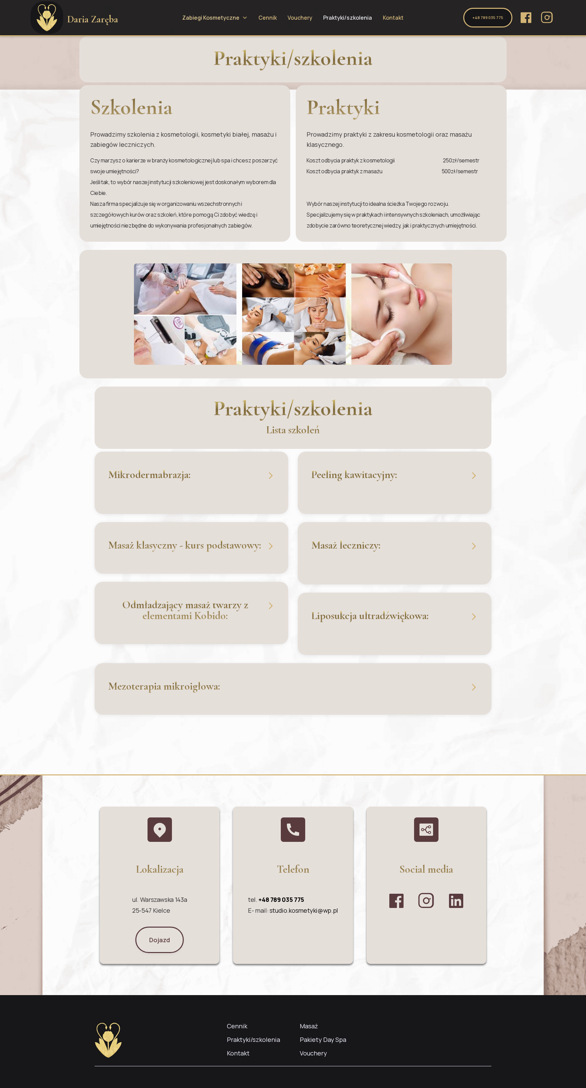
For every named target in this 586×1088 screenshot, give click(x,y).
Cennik (267, 17)
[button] (215, 18)
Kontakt (393, 17)
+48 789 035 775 (487, 17)
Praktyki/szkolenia (347, 17)
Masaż (309, 1026)
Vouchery (300, 17)
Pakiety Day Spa (323, 1039)
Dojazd (159, 940)
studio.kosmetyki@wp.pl (304, 910)
